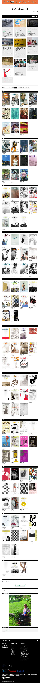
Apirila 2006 (21, 307)
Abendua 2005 (4, 339)
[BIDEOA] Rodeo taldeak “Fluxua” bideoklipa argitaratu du (32, 29)
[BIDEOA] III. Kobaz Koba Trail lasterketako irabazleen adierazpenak (19, 68)
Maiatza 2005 (22, 354)
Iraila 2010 (30, 105)
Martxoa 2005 (4, 368)
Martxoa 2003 (4, 462)
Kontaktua (13, 654)
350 (18, 87)
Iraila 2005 (30, 339)
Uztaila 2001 (4, 541)
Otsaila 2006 (3, 321)
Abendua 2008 (4, 199)
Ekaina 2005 (12, 354)
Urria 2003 (21, 433)
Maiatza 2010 (22, 119)
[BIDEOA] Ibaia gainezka (6, 65)
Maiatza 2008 (22, 213)
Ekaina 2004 (12, 401)
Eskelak (12, 648)
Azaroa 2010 (12, 105)
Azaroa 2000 (12, 574)
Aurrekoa (3, 87)
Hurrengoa (27, 87)
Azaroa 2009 (12, 152)
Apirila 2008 (30, 213)
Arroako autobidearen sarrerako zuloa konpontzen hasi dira (7, 29)
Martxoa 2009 (4, 181)
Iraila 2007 (30, 246)
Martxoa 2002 (4, 509)
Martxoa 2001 (31, 541)
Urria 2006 (21, 292)
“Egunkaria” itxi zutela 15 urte (32, 63)
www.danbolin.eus (5, 646)
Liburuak (12, 652)
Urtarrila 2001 (13, 556)
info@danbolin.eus (5, 647)
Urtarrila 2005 (22, 368)
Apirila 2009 (30, 166)
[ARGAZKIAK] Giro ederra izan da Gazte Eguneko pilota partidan (24, 657)
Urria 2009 (21, 152)
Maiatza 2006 (13, 307)
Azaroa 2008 (12, 199)
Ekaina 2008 (12, 213)
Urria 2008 (21, 199)
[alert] (20, 581)
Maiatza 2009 (22, 166)
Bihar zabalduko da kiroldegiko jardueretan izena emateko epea (24, 646)
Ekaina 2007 (12, 260)
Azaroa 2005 (12, 339)
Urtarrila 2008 (22, 228)
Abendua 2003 (4, 433)
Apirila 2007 (30, 260)
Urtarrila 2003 (22, 462)
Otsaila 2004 (12, 415)
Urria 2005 (21, 339)
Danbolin (7, 630)
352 (23, 87)
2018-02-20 (17, 71)
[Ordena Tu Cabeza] (6, 681)
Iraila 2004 (30, 386)
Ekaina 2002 (12, 494)
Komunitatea (13, 647)
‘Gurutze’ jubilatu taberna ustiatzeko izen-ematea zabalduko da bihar (7, 48)
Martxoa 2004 (4, 415)
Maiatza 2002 (22, 494)
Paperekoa (13, 646)
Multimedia (13, 646)
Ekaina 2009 (12, 166)
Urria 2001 (21, 527)
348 (13, 87)
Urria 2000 (21, 574)
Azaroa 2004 (12, 386)
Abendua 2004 (4, 386)
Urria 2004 (21, 386)
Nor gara (12, 653)
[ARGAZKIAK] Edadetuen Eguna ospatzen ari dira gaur (25, 654)
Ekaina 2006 (3, 307)
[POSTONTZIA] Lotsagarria (23, 652)
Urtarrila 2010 (22, 134)
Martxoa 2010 (4, 134)
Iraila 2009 (30, 152)
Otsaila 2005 (12, 368)
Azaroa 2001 (12, 527)
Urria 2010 (21, 105)
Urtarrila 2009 (22, 181)
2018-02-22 (4, 31)
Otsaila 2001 (3, 556)
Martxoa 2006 (31, 307)
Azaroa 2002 (12, 480)
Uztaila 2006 (30, 292)
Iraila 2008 (30, 199)
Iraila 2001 (30, 527)
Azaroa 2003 (12, 433)
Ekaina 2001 (12, 541)
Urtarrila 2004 (22, 415)
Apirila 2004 (30, 401)
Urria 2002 (21, 480)
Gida (12, 649)
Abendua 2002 (4, 480)
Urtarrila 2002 (22, 509)
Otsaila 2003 (12, 462)
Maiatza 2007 (22, 260)
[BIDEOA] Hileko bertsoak (32, 46)
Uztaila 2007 (4, 260)
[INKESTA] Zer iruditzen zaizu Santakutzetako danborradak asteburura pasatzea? (7, 78)
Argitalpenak (13, 650)
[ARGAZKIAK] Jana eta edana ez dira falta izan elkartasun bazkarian (24, 660)
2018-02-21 (29, 47)
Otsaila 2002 (12, 509)
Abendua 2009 (4, 152)
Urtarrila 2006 (13, 321)
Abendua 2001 (4, 527)
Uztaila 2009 (4, 166)
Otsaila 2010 (12, 134)
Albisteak (12, 645)
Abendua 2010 (4, 105)
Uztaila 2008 (4, 213)
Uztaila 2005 (4, 354)
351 (21, 87)
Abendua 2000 (4, 574)
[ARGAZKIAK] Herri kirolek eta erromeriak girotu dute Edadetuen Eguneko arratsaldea (24, 649)
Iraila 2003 (30, 433)
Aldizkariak (13, 651)
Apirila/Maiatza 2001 (23, 541)
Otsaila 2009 (12, 181)
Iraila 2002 (30, 480)
